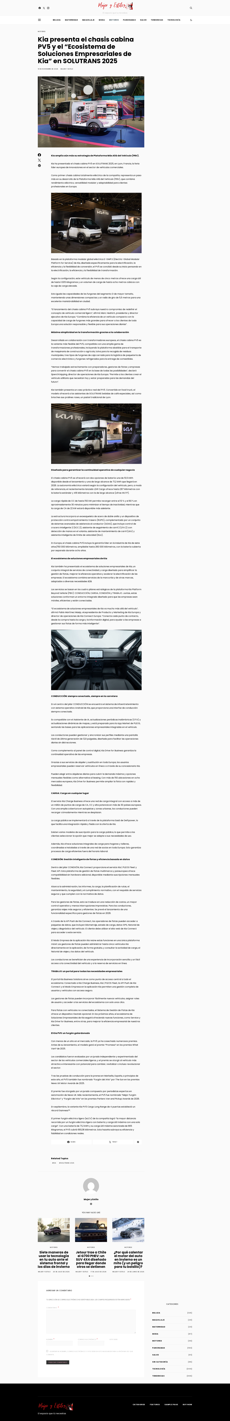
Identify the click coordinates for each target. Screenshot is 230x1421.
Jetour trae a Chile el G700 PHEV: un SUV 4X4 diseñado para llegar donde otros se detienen (91, 1259)
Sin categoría (160, 1362)
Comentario (51, 1308)
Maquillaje (88, 20)
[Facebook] (40, 8)
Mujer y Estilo (67, 69)
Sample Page (171, 1404)
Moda (102, 20)
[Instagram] (48, 8)
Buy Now (187, 1404)
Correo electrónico (88, 1339)
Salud (143, 20)
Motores (114, 20)
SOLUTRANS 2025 (67, 1163)
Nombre (50, 1339)
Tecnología (173, 20)
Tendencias (157, 20)
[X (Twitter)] (44, 8)
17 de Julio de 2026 (98, 1272)
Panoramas (129, 20)
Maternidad (71, 20)
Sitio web (113, 1339)
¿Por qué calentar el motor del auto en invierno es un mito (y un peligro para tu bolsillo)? (128, 1259)
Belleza (57, 20)
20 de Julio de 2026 (61, 1272)
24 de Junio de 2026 (135, 1272)
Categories (139, 1404)
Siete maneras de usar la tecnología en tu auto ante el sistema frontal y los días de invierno (54, 1259)
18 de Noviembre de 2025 (48, 69)
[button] (191, 20)
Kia (55, 1163)
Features (155, 1404)
